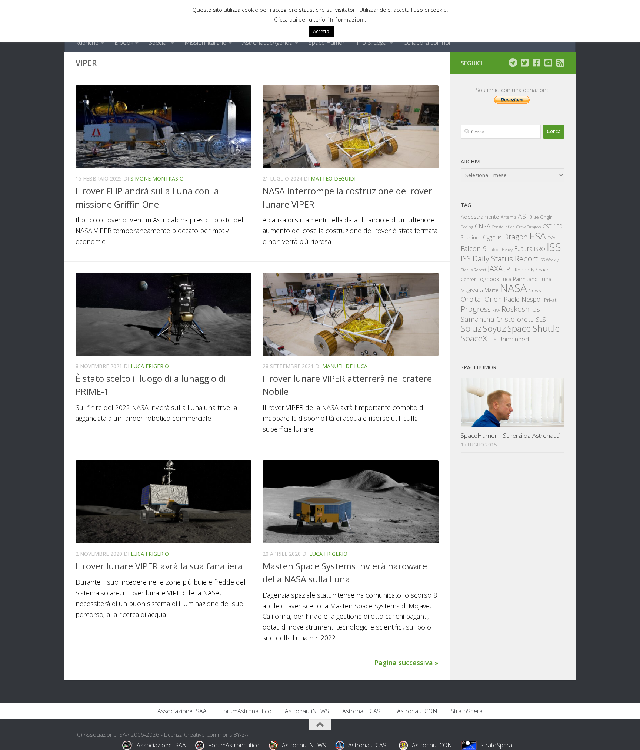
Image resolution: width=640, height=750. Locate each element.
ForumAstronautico (245, 711)
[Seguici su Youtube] (548, 62)
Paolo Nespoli (523, 299)
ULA (492, 340)
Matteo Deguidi (333, 178)
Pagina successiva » (406, 662)
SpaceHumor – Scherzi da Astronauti (510, 435)
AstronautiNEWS (307, 711)
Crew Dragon (528, 226)
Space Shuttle (533, 328)
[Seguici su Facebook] (536, 62)
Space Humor (327, 43)
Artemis (508, 217)
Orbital (472, 299)
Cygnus (492, 237)
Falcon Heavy (501, 249)
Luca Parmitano (519, 279)
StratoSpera (467, 711)
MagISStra (472, 290)
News (535, 290)
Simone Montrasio (157, 178)
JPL (508, 269)
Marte (491, 290)
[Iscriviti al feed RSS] (560, 62)
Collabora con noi (426, 43)
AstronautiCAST (363, 711)
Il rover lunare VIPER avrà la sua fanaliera (159, 566)
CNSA (482, 226)
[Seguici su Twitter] (524, 62)
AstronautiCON (417, 711)
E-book (123, 43)
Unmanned (513, 339)
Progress (476, 309)
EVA (551, 238)
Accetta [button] (321, 31)
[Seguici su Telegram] (512, 62)
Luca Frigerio (150, 366)
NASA (513, 288)
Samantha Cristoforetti (497, 319)
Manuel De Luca (344, 366)
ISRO (539, 248)
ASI (523, 216)
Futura (523, 248)
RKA (496, 310)
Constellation (503, 226)
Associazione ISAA (182, 711)
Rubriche (87, 43)
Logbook (488, 279)
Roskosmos (520, 309)
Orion (493, 299)
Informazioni (347, 19)
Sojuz (471, 328)
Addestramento (480, 216)
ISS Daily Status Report (499, 258)
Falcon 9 (474, 248)
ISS (554, 246)
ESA (537, 235)
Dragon (515, 237)
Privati (550, 300)
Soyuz (494, 328)
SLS (541, 319)
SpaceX (474, 338)
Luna (545, 279)
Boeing (467, 226)
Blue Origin (541, 217)
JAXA (495, 269)
